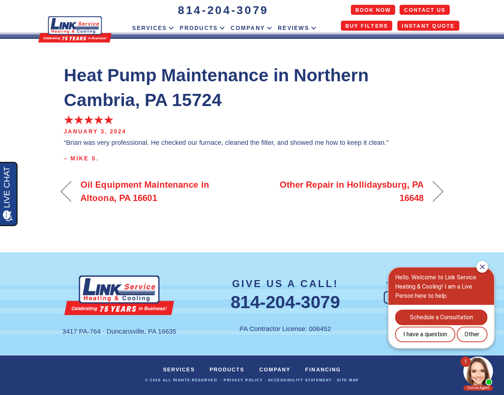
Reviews (293, 28)
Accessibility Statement (300, 380)
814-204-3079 (223, 10)
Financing (323, 369)
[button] (171, 28)
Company (248, 28)
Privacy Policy (243, 380)
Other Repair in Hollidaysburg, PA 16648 (343, 191)
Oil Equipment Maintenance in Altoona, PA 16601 (144, 191)
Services (149, 28)
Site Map (348, 380)
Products (199, 28)
